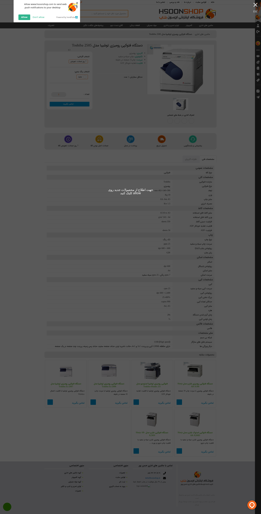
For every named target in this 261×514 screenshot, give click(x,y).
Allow (24, 17)
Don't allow (38, 17)
